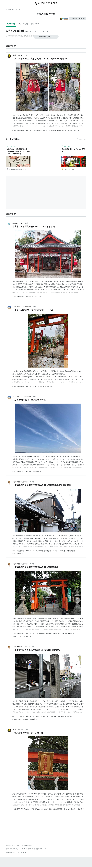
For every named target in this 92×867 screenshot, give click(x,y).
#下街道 (25, 719)
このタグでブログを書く (77, 18)
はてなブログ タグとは (12, 849)
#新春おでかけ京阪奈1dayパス (68, 130)
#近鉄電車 (52, 130)
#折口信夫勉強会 (18, 551)
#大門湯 (50, 716)
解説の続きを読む (45, 36)
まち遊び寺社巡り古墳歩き (20, 482)
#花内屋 (57, 716)
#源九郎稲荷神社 (18, 130)
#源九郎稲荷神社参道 (43, 551)
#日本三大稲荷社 (68, 633)
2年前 (25, 55)
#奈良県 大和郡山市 (33, 472)
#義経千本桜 (40, 633)
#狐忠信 (49, 633)
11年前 (32, 482)
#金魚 (44, 716)
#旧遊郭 (55, 551)
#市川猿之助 (27, 636)
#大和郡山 (29, 130)
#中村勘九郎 (16, 636)
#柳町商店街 (34, 719)
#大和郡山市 (30, 551)
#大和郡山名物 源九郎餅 (35, 386)
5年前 (34, 307)
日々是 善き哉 (17, 55)
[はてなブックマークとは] (19, 139)
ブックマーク (11, 146)
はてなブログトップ (40, 849)
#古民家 (62, 551)
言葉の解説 (11, 24)
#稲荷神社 (29, 296)
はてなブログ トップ (14, 9)
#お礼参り (49, 386)
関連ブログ (35, 24)
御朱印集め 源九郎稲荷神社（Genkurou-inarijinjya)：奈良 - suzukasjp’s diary (18, 151)
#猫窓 (38, 716)
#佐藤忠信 (57, 633)
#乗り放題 (48, 809)
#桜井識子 (38, 130)
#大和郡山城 (16, 719)
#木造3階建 (71, 551)
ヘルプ (23, 849)
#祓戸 (45, 130)
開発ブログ (29, 849)
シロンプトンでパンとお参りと (21, 307)
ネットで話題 (23, 24)
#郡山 (40, 296)
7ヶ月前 (26, 729)
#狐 (35, 296)
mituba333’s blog (17, 223)
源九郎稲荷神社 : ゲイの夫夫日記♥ (73, 150)
